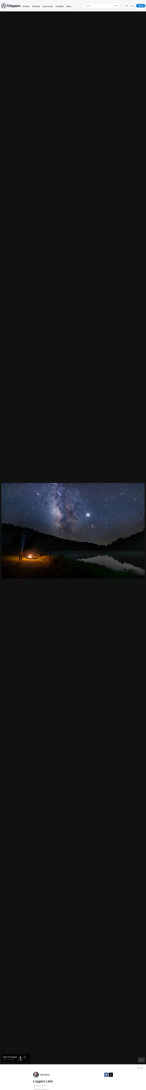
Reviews (36, 6)
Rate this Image (10, 1057)
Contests (60, 6)
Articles (26, 6)
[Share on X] (111, 1075)
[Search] (121, 6)
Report (141, 1068)
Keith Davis (45, 1074)
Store (68, 6)
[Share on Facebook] (106, 1075)
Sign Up (140, 6)
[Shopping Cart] (126, 5)
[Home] (11, 5)
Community (48, 6)
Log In (132, 6)
